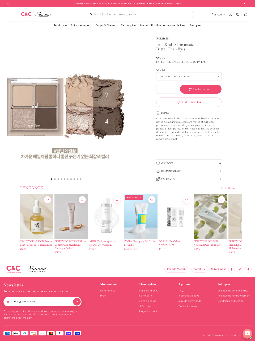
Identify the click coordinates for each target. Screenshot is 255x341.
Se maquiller (146, 295)
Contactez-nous (187, 306)
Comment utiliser (171, 171)
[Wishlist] (238, 14)
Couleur (160, 69)
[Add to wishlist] (47, 199)
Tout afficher (228, 188)
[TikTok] (248, 269)
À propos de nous (188, 295)
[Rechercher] (91, 14)
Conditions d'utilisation (231, 300)
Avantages (167, 163)
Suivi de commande (189, 300)
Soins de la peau (148, 290)
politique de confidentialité (233, 290)
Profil (103, 295)
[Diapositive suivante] (121, 109)
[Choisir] (47, 233)
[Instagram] (240, 269)
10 (80, 179)
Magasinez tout (148, 311)
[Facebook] (231, 269)
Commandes (107, 290)
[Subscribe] (77, 302)
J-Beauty (144, 306)
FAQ (181, 290)
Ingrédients (168, 178)
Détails (165, 113)
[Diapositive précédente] (11, 109)
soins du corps (147, 300)
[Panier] (245, 14)
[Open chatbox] (247, 334)
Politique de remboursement (234, 295)
